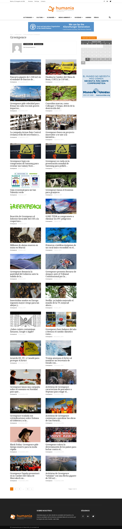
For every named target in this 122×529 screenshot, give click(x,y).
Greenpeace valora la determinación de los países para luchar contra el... (61, 447)
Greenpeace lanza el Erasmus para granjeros (59, 191)
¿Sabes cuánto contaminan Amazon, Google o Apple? (22, 330)
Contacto (43, 1)
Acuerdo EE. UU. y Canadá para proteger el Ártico (24, 359)
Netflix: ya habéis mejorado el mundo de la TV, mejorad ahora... (59, 302)
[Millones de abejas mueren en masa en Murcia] (25, 235)
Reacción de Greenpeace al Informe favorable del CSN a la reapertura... (24, 218)
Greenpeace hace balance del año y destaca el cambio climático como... (61, 331)
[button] (109, 17)
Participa (37, 1)
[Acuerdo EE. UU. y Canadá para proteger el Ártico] (25, 348)
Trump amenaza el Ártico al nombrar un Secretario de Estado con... (59, 360)
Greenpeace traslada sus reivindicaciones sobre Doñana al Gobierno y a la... (24, 418)
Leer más (56, 519)
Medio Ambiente (64, 17)
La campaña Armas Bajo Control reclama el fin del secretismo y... (25, 133)
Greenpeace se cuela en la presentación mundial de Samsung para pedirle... (57, 163)
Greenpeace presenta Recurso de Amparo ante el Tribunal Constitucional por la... (61, 274)
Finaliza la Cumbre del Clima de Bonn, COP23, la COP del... (60, 78)
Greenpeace (13, 82)
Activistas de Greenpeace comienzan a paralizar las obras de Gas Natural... (61, 418)
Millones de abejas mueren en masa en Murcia (24, 246)
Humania (30, 1)
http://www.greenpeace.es (29, 47)
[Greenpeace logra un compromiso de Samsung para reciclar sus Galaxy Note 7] (25, 151)
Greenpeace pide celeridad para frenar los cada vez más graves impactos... (24, 105)
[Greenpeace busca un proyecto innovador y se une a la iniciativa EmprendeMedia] (61, 122)
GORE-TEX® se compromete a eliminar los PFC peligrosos (60, 217)
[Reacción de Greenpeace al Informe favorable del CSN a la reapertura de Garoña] (25, 206)
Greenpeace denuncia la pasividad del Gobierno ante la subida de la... (24, 274)
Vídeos (96, 17)
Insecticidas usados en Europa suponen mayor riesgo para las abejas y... (24, 302)
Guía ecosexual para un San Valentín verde (23, 191)
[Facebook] (104, 1)
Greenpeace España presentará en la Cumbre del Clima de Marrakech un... (24, 475)
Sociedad (78, 17)
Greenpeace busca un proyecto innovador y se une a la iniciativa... (60, 134)
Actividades (27, 17)
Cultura (39, 17)
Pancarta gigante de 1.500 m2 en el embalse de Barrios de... (25, 78)
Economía (50, 17)
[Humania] (61, 9)
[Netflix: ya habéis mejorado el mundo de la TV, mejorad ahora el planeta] (61, 290)
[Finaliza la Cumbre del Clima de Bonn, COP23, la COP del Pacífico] (61, 67)
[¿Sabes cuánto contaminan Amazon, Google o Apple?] (25, 319)
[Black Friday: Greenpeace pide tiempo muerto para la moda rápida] (25, 434)
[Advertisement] (96, 114)
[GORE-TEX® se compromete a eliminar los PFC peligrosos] (61, 206)
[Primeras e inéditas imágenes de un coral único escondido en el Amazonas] (61, 235)
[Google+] (107, 1)
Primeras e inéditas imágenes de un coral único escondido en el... (61, 246)
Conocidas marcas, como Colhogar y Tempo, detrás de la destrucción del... (60, 105)
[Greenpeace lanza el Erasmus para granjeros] (61, 180)
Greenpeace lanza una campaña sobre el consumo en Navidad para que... (25, 389)
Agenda (88, 17)
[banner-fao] (61, 27)
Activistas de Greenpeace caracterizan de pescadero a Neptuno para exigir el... (59, 389)
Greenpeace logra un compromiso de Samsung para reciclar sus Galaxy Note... (24, 163)
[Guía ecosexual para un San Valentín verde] (25, 180)
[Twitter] (110, 1)
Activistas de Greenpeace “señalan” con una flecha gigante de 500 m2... (61, 475)
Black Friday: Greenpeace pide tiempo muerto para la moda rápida (24, 447)
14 (27, 489)
